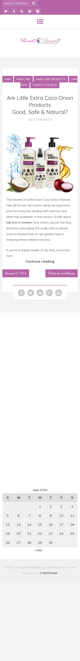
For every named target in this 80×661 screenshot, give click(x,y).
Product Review (45, 85)
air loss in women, (20, 222)
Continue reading (40, 261)
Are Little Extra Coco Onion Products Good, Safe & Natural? (40, 104)
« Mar (38, 550)
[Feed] (21, 11)
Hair (8, 79)
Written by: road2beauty (61, 273)
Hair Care (23, 79)
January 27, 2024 (15, 273)
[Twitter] (5, 11)
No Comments (40, 120)
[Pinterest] (29, 11)
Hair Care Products (51, 79)
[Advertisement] (40, 352)
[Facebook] (13, 11)
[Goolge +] (37, 11)
